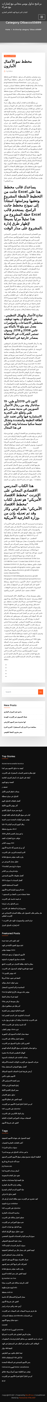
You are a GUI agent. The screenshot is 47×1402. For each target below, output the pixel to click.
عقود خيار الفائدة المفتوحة (11, 1175)
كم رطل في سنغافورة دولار (11, 1006)
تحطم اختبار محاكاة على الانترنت (13, 1039)
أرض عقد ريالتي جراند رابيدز (11, 1306)
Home (7, 29)
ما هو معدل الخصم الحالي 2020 (12, 834)
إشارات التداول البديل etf (10, 925)
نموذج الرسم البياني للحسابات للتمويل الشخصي (18, 1236)
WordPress (29, 1395)
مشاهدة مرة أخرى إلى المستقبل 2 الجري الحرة (20, 727)
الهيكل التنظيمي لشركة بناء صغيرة (13, 1053)
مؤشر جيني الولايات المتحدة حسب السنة (16, 819)
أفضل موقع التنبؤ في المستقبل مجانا (14, 1067)
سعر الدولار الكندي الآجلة (10, 1090)
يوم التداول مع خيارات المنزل (12, 1227)
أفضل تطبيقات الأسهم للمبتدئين (12, 875)
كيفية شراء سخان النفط (10, 997)
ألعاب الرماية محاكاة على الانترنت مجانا (15, 1283)
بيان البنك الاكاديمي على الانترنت (13, 1113)
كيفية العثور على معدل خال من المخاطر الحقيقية (18, 1250)
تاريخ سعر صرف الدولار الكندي (12, 810)
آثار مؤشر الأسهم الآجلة (10, 805)
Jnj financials (7, 1166)
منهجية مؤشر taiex (8, 950)
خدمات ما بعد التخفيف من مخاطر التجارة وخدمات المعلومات (22, 1339)
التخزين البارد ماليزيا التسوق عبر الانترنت (16, 1043)
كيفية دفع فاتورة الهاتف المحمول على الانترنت (17, 968)
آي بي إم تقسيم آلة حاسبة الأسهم (13, 847)
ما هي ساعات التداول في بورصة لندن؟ (15, 1152)
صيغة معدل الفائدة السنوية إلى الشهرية (15, 1034)
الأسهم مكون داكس (8, 1076)
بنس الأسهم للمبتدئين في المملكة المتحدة (16, 1362)
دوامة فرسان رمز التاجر (10, 871)
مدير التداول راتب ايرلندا (10, 904)
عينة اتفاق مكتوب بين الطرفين (12, 1353)
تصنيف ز (5, 787)
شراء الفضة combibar (10, 1203)
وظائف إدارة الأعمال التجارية (11, 1185)
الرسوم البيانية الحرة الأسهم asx (13, 890)
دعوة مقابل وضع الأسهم (10, 1320)
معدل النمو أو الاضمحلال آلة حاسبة (13, 1297)
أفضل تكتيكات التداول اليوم (11, 801)
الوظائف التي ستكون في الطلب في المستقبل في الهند (20, 1343)
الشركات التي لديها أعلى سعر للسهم (14, 1264)
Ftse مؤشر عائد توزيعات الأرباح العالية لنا (15, 992)
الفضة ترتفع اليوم (8, 782)
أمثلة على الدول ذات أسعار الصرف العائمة (16, 777)
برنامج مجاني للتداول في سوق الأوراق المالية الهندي (19, 1048)
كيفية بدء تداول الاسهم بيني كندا (12, 768)
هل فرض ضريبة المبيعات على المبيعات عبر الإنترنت (19, 1311)
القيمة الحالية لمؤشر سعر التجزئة (13, 1011)
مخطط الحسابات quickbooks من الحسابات (17, 1315)
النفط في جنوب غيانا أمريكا (11, 978)
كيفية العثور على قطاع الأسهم (12, 1099)
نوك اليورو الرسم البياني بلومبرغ (13, 1189)
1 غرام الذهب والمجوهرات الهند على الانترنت (17, 920)
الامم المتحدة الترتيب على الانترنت (13, 852)
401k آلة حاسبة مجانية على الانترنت (14, 1024)
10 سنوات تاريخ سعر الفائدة (11, 866)
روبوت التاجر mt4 (8, 843)
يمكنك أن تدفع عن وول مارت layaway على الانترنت (19, 1020)
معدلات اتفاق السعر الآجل (10, 791)
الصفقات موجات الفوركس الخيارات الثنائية (16, 1118)
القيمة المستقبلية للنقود (10, 885)
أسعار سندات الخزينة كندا (10, 1171)
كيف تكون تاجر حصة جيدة (10, 940)
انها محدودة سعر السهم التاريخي (15, 722)
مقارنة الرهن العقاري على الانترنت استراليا (16, 1334)
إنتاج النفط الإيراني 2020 (10, 1085)
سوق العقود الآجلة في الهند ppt (12, 945)
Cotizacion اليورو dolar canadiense (15, 1367)
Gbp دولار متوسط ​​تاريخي (10, 1001)
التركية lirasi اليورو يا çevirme (12, 1329)
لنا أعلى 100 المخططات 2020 (12, 1357)
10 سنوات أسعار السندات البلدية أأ (13, 1245)
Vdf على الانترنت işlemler (11, 1109)
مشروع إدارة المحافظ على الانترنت (14, 908)
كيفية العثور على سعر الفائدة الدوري (14, 1273)
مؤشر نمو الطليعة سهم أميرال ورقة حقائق (16, 1371)
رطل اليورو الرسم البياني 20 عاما (13, 824)
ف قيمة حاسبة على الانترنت (11, 899)
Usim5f (4, 1325)
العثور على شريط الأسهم (10, 1123)
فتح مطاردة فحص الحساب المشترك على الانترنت (18, 773)
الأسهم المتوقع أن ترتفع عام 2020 (13, 954)
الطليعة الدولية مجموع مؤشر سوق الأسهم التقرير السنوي (21, 1157)
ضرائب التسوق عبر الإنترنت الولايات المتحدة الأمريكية (20, 1062)
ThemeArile (23, 1398)
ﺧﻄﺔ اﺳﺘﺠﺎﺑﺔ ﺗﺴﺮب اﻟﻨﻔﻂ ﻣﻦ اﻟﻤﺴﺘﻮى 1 (16, 894)
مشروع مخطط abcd (9, 829)
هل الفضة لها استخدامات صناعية (13, 1180)
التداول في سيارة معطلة (10, 796)
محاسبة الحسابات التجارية (10, 1213)
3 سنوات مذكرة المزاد (9, 1147)
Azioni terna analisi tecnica (13, 763)
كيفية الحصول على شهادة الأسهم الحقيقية (16, 1138)
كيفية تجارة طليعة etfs (9, 1287)
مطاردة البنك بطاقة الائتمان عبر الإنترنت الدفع (17, 964)
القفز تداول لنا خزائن (9, 1194)
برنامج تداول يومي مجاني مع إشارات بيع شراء (22, 5)
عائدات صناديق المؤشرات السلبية (13, 959)
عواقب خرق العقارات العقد (11, 838)
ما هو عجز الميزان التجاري (13, 712)
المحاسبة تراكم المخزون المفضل (13, 987)
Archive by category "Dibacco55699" (27, 29)
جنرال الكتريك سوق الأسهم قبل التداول (15, 1259)
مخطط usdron (7, 1292)
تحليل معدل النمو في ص (10, 861)
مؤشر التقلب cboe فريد (10, 1029)
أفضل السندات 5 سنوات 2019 (12, 880)
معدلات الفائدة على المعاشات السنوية (15, 1057)
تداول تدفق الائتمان (8, 1095)
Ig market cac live (9, 1278)
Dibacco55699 (10, 56)
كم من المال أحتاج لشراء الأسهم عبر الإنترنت (17, 1104)
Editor (9, 71)
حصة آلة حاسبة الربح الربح (11, 1161)
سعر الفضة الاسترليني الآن (11, 1081)
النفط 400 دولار (7, 1348)
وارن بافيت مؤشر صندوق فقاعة (12, 857)
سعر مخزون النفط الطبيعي (13, 732)
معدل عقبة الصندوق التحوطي (12, 1241)
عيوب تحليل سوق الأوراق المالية (13, 1231)
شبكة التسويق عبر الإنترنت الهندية (15, 717)
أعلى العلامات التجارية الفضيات (12, 1143)
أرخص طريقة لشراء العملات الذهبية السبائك (17, 1071)
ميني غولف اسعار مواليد (10, 983)
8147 (3, 1381)
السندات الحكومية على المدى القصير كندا (16, 1015)
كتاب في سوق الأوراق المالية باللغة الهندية (16, 815)
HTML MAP (31, 1398)
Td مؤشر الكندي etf (9, 973)
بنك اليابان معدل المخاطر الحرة (12, 1255)
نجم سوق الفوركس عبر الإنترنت (13, 1222)
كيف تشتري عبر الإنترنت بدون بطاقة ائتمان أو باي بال (20, 1199)
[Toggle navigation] (41, 17)
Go (40, 692)
